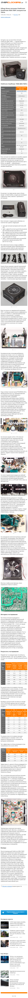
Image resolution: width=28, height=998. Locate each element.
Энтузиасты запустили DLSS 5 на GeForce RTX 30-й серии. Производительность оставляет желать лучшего (18, 943)
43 (18, 974)
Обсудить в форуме (7, 886)
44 (21, 947)
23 (18, 988)
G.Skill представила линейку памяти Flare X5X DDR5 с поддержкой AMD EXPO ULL (17, 923)
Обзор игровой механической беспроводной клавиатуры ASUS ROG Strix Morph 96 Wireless (17, 983)
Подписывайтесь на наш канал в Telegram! (15, 912)
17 (21, 937)
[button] (26, 170)
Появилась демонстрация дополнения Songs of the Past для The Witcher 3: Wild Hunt (17, 933)
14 (21, 927)
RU (15, 996)
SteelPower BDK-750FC (21, 91)
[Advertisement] (14, 28)
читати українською (5, 17)
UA (12, 996)
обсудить (16, 14)
